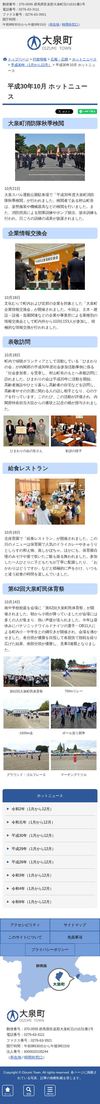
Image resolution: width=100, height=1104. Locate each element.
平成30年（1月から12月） (31, 65)
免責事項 (74, 937)
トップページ (18, 59)
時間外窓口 (70, 24)
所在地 (54, 24)
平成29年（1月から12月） (34, 849)
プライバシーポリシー (50, 950)
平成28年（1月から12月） (34, 862)
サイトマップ (75, 925)
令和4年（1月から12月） (32, 889)
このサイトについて (25, 937)
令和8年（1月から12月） (32, 902)
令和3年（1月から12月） (32, 875)
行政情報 (40, 59)
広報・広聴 (59, 59)
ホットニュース (84, 59)
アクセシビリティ (25, 925)
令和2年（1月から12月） (32, 809)
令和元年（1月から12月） (33, 822)
